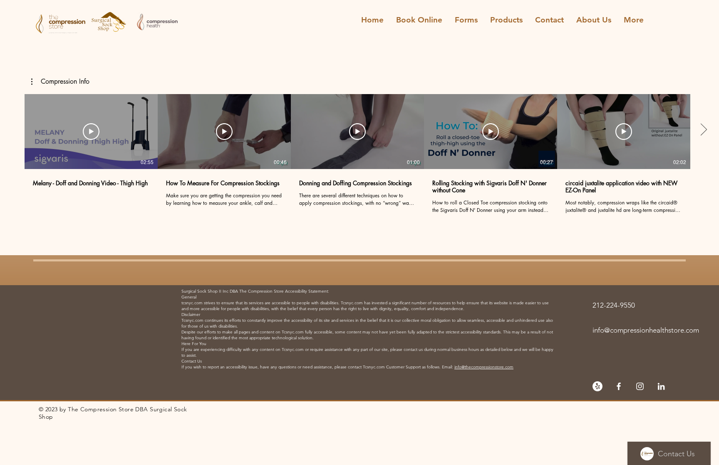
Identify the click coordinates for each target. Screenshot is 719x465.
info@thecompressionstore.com (483, 367)
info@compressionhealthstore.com (646, 330)
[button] (60, 81)
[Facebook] (619, 386)
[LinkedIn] (661, 386)
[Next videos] (703, 129)
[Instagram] (640, 386)
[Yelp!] (597, 386)
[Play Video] (91, 131)
